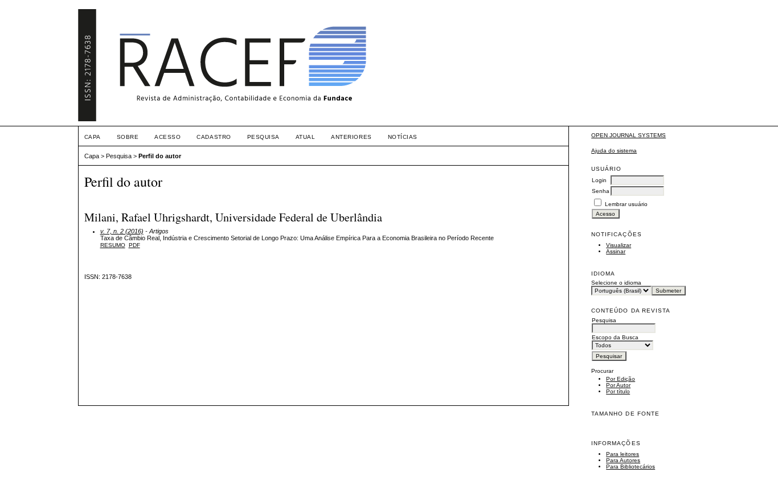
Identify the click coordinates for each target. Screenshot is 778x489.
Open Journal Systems (628, 135)
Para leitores (622, 454)
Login (599, 180)
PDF (134, 245)
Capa (92, 137)
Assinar (615, 251)
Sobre (128, 137)
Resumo (112, 245)
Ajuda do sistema (614, 150)
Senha (600, 191)
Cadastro (213, 137)
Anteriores (351, 137)
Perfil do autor (159, 156)
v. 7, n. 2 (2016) (122, 231)
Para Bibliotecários (630, 466)
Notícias (402, 137)
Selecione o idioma (616, 283)
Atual (306, 137)
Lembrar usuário (626, 204)
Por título (618, 391)
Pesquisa (263, 137)
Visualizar (618, 245)
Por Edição (620, 379)
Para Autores (623, 460)
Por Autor (618, 385)
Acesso (167, 137)
